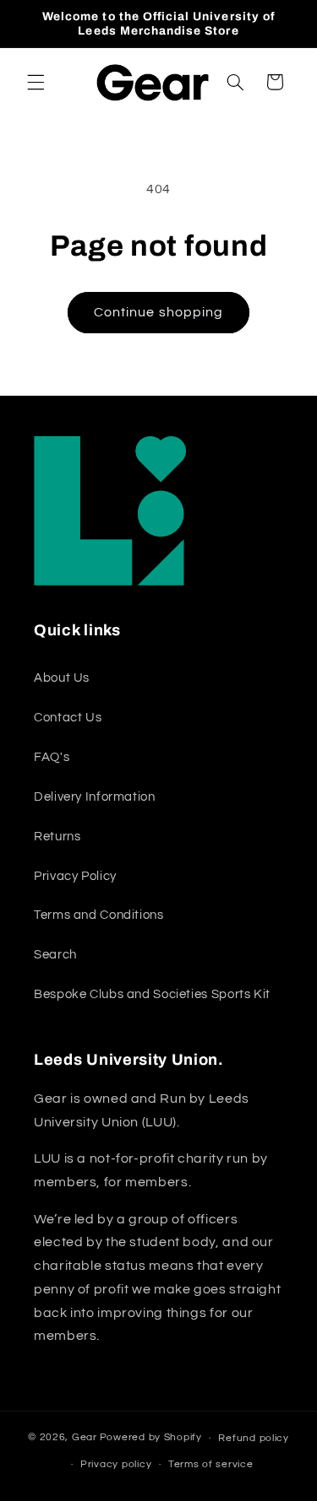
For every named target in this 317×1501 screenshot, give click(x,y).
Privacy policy (115, 1464)
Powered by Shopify (151, 1438)
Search (55, 954)
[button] (35, 81)
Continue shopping (158, 312)
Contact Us (67, 717)
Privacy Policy (75, 876)
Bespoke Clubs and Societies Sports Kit (152, 994)
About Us (62, 678)
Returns (57, 836)
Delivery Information (95, 797)
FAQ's (51, 757)
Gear (84, 1438)
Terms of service (211, 1464)
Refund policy (253, 1438)
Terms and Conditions (99, 915)
